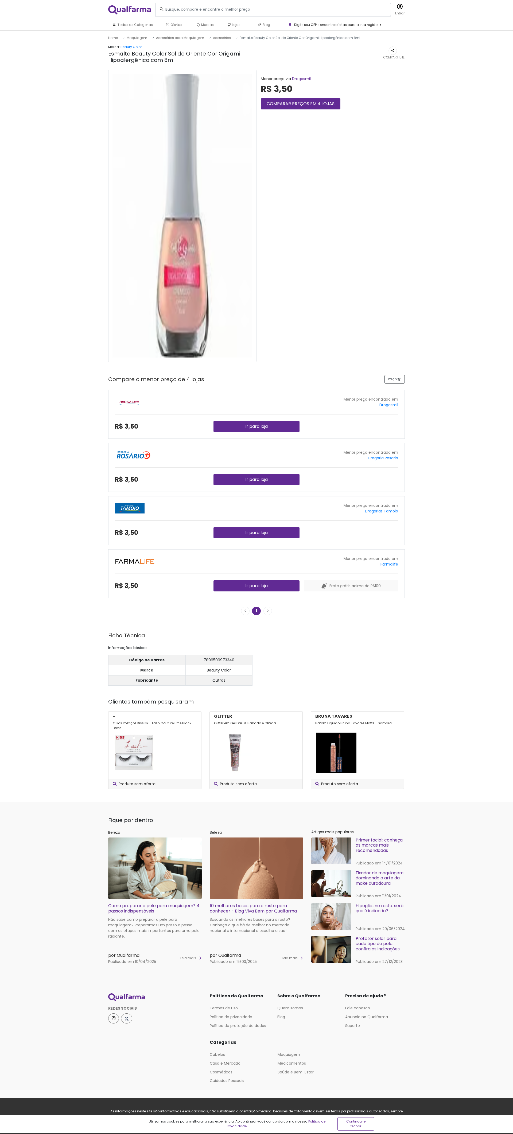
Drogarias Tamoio (381, 511)
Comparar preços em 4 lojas (301, 104)
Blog (266, 24)
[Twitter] (126, 1018)
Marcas (207, 24)
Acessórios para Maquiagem (180, 37)
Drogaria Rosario (383, 458)
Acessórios (222, 37)
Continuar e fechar (356, 1123)
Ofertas (176, 24)
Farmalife (389, 564)
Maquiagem (137, 37)
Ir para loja (256, 426)
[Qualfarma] (129, 9)
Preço (393, 379)
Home (113, 37)
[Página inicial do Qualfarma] (155, 997)
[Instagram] (113, 1018)
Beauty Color (131, 47)
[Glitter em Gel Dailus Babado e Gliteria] (235, 753)
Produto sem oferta (137, 784)
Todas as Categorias (135, 24)
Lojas (235, 24)
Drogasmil (301, 78)
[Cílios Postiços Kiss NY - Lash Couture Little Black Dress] (134, 753)
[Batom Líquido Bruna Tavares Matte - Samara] (336, 753)
